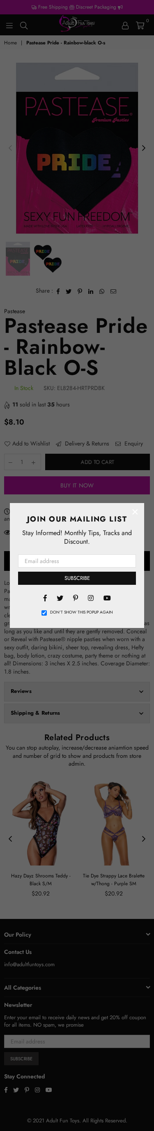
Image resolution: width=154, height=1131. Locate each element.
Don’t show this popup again (81, 612)
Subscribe (77, 578)
